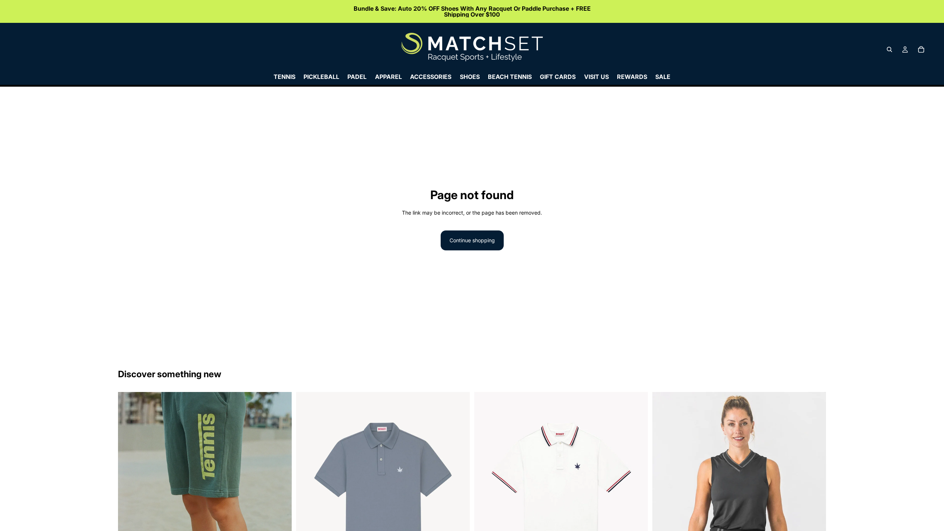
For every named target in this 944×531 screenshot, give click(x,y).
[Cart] (921, 49)
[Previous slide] (129, 522)
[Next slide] (281, 522)
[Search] (889, 49)
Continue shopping (472, 240)
